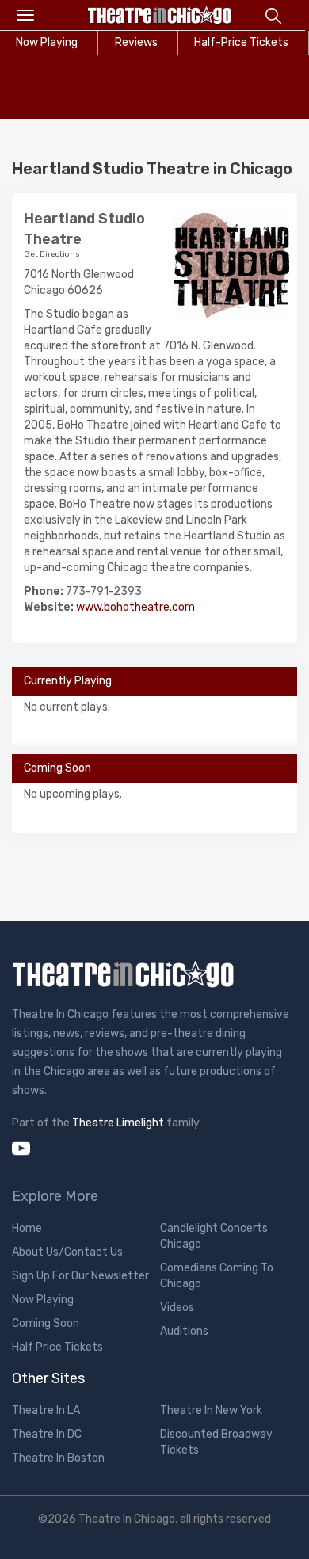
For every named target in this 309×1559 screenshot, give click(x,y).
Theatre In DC (47, 1434)
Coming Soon (45, 1323)
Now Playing (43, 1299)
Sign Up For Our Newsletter (80, 1276)
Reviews (136, 42)
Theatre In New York (211, 1410)
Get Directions (52, 254)
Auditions (184, 1331)
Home (27, 1228)
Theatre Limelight (118, 1123)
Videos (177, 1307)
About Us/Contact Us (67, 1252)
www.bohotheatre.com (135, 607)
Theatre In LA (46, 1410)
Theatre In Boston (58, 1458)
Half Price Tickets (57, 1347)
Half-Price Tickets (241, 42)
